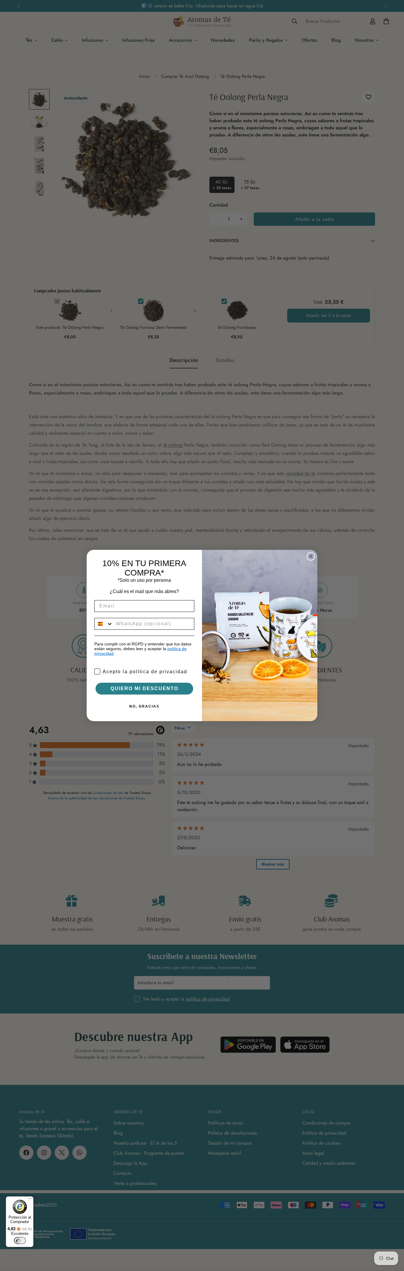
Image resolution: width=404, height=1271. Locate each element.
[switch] (20, 1240)
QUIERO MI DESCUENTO (144, 688)
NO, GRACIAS (144, 706)
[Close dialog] (310, 556)
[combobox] (104, 623)
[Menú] (29, 1200)
